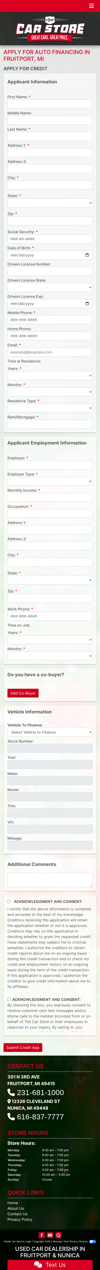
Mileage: (14, 838)
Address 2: (17, 161)
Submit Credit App (23, 1047)
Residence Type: (22, 401)
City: (11, 177)
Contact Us (17, 1214)
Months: (14, 384)
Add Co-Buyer (23, 693)
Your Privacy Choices (76, 1241)
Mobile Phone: (20, 312)
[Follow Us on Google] (58, 1235)
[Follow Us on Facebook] (41, 1235)
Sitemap (57, 1241)
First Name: (17, 96)
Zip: (10, 213)
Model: (13, 789)
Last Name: (17, 129)
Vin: (10, 822)
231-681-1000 (40, 1092)
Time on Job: (18, 625)
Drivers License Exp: (25, 296)
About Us (15, 1208)
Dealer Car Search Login (17, 1241)
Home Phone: (19, 328)
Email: (12, 345)
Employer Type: (21, 474)
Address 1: (16, 145)
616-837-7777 (40, 1117)
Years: (13, 368)
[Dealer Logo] (50, 29)
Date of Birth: (19, 248)
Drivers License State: (26, 280)
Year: (12, 757)
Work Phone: (18, 609)
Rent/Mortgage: (21, 417)
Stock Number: (20, 741)
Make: (12, 773)
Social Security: (21, 231)
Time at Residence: (24, 361)
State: (12, 195)
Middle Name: (19, 113)
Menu (80, 6)
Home (12, 1202)
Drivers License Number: (29, 264)
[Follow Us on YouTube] (50, 1235)
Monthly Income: (22, 490)
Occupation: (18, 506)
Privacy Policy (19, 1219)
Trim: (11, 806)
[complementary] (86, 1256)
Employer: (16, 458)
